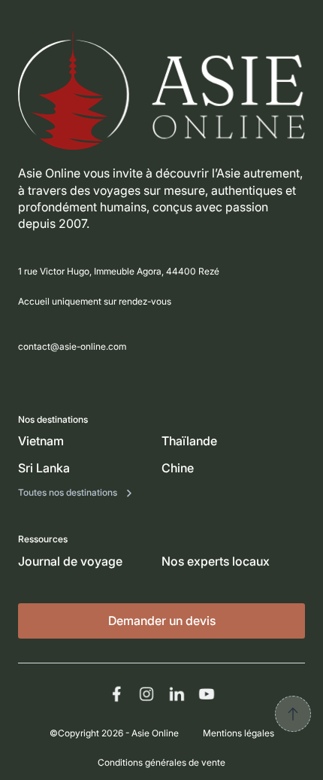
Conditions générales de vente (161, 762)
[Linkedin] (177, 693)
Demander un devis (162, 620)
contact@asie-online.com (72, 346)
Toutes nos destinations (68, 492)
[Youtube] (207, 693)
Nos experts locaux (216, 561)
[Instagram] (146, 693)
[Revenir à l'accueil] (161, 90)
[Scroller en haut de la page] (293, 714)
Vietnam (41, 440)
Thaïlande (189, 440)
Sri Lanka (44, 467)
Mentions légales (238, 733)
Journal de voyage (70, 561)
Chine (178, 467)
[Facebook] (116, 693)
